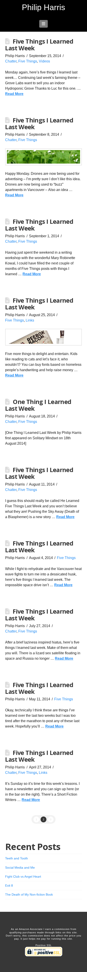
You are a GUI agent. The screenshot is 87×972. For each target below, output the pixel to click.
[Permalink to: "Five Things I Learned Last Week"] (43, 157)
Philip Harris (43, 7)
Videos (44, 61)
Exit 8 (9, 885)
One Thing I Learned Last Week (38, 405)
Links (30, 320)
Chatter (11, 61)
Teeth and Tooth (16, 858)
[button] (43, 24)
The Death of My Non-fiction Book (29, 894)
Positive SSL (43, 945)
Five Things (27, 61)
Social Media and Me (20, 867)
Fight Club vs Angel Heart (23, 876)
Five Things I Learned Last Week (39, 44)
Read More (14, 94)
